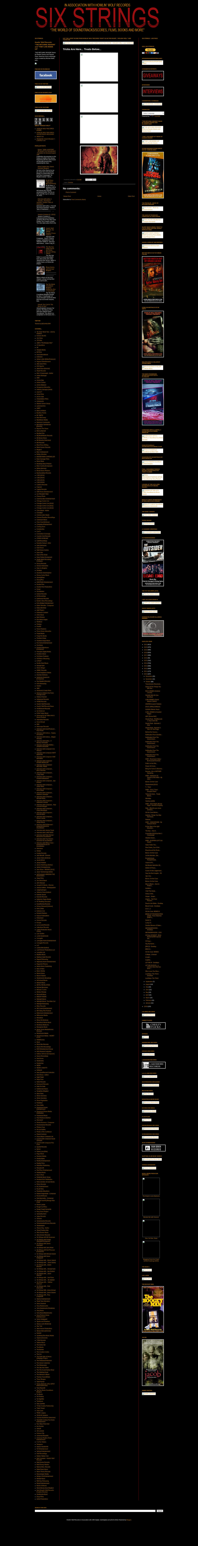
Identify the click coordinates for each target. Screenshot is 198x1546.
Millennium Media (42, 1015)
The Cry (39, 1354)
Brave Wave (40, 461)
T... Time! (148, 787)
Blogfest (39, 450)
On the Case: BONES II (152, 911)
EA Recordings (41, 596)
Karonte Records (42, 897)
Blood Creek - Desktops (152, 906)
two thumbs (40, 1426)
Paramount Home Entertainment (42, 1108)
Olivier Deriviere (42, 1096)
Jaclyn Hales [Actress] (43, 858)
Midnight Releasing (43, 1003)
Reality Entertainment (43, 1161)
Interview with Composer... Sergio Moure (45, 821)
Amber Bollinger (42, 375)
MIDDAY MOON (41, 997)
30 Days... (148, 941)
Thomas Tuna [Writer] (43, 1377)
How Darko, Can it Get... (152, 847)
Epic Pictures (41, 617)
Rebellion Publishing (43, 1165)
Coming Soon (41, 527)
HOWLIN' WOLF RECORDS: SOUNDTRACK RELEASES (45, 133)
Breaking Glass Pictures (44, 463)
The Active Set (41, 1345)
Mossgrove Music (42, 1027)
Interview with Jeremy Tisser (45, 830)
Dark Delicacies (41, 545)
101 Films (40, 338)
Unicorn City (40, 1433)
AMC (38, 378)
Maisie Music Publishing (44, 966)
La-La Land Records (43, 925)
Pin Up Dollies (41, 1129)
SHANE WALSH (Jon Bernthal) (152, 696)
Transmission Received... (153, 684)
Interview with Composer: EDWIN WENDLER (44, 761)
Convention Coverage (43, 534)
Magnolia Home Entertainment (46, 961)
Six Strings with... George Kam (46, 1269)
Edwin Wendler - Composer (45, 605)
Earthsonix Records (43, 598)
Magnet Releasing (42, 959)
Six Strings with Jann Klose (45, 1247)
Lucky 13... (148, 923)
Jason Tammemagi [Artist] (44, 872)
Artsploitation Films (42, 399)
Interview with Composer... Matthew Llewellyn (45, 793)
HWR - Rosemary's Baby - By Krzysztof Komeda (153, 759)
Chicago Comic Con (43, 501)
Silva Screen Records (43, 1235)
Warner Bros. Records (43, 1467)
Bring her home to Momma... (154, 769)
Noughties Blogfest (42, 1091)
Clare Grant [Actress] (43, 522)
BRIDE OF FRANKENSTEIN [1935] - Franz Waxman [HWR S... (154, 915)
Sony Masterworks (42, 1306)
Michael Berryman (42, 987)
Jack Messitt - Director (43, 855)
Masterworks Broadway (44, 978)
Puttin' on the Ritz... (151, 763)
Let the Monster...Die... (152, 855)
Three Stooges (41, 1379)
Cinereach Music (42, 520)
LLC (38, 945)
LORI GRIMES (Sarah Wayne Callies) (152, 700)
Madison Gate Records (44, 957)
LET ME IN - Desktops (152, 962)
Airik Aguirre (40, 366)
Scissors (39, 1218)
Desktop (70, 182)
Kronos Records (42, 920)
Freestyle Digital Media (44, 651)
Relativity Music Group (44, 1177)
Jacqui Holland (41, 862)
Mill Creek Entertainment (44, 1008)
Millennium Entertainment (44, 1013)
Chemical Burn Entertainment (46, 499)
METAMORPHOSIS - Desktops (151, 929)
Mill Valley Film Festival (44, 1011)
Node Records (41, 1082)
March (148, 998)
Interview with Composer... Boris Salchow (45, 769)
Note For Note (41, 1086)
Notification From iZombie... (153, 735)
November (149, 679)
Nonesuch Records (43, 1084)
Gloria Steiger (41, 668)
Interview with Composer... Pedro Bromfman (45, 809)
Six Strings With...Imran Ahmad (46, 1290)
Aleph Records (41, 371)
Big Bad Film (40, 433)
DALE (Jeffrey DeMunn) (152, 706)
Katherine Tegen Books (44, 899)
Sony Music (40, 1310)
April (147, 995)
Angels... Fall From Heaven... (151, 899)
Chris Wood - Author (43, 510)
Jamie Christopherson (43, 867)
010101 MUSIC (41, 336)
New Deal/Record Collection (45, 1072)
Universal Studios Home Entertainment (44, 1438)
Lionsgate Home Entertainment (46, 940)
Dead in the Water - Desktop (154, 903)
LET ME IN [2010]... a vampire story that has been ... (153, 967)
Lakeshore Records (43, 927)
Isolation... (148, 888)
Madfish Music (41, 954)
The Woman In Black (43, 1374)
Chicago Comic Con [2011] (45, 506)
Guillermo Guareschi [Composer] (43, 678)
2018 (146, 652)
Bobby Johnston (42, 454)
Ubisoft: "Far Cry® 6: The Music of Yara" (45, 305)
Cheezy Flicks (41, 496)
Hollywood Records (43, 699)
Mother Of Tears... (150, 868)
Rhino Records (41, 1184)
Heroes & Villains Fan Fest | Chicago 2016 (45, 693)
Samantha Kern (41, 1214)
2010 (146, 674)
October (148, 681)
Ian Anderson (41, 711)
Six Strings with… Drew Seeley (46, 1262)
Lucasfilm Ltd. (41, 952)
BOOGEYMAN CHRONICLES (46, 456)
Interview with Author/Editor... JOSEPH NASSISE (45, 745)
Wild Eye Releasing (43, 1481)
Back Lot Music (41, 410)
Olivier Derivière (42, 1098)
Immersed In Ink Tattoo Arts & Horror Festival (45, 716)
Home (99, 196)
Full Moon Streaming (43, 658)
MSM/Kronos (41, 1040)
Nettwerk (39, 1070)
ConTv (39, 531)
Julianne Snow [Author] (44, 892)
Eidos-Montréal (41, 608)
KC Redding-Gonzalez (44, 901)
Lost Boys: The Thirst (151, 978)
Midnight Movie (41, 999)
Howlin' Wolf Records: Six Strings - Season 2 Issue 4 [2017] (51, 231)
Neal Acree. (40, 1058)
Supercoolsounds (42, 1338)
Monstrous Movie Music (44, 1022)
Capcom (39, 487)
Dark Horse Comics (43, 550)
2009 (146, 1006)
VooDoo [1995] (150, 801)
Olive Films (40, 1093)
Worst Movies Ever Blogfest (45, 1488)
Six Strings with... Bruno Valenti (46, 1260)
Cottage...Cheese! (151, 954)
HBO (38, 688)
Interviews (40, 848)
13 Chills (39, 340)
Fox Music (40, 645)
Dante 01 (148, 920)
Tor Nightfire (40, 1399)
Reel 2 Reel (40, 1175)
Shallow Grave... (150, 838)
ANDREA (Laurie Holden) (153, 704)
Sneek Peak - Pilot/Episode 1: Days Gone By (153, 719)
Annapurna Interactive (43, 387)
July (147, 987)
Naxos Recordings (42, 1056)
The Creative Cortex (43, 1352)
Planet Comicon (42, 1134)
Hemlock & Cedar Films (44, 690)
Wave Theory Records (43, 1471)
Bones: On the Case (151, 782)
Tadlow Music (41, 1342)
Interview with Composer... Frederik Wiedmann (45, 777)
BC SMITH (40, 415)
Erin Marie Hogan (42, 619)
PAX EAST (40, 1120)
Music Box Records (43, 1044)
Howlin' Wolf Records (43, 704)
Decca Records (41, 563)
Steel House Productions (44, 1328)
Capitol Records (42, 489)
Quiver (39, 1149)
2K (37, 347)
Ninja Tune (40, 1079)
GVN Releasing (41, 683)
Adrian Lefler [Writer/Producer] (46, 359)
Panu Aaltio (40, 1105)
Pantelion (40, 1103)
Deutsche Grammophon (44, 573)
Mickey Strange (41, 992)
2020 (146, 647)
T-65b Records (41, 1340)
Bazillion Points (41, 413)
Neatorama (40, 1061)
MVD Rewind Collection (44, 1051)
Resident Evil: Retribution (44, 1179)
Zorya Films (40, 1497)
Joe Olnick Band (42, 880)
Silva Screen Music (42, 1232)
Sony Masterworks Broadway (46, 1308)
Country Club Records (43, 536)
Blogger (128, 1520)
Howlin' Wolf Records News (45, 706)
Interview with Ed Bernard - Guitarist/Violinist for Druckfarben (45, 826)
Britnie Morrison (41, 468)
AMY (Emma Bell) (150, 716)
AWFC (39, 408)
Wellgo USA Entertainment (45, 1476)
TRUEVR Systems (42, 1415)
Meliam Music (41, 983)
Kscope (39, 922)
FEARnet (39, 622)
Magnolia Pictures (42, 964)
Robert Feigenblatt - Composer (46, 1193)
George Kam (40, 665)
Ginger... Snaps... (150, 896)
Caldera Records (42, 484)
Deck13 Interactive (42, 566)
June (147, 990)
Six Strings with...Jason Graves (46, 1292)
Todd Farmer (40, 1381)
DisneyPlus (40, 580)
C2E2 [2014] (40, 475)
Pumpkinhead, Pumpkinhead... (151, 859)
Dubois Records (42, 594)
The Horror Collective (43, 1363)
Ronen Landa (41, 1204)
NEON (39, 1065)
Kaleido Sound (41, 894)
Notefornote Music (42, 1089)
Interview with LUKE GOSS (45, 832)
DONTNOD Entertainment (45, 582)
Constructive (40, 529)
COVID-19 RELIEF (42, 538)
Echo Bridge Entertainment (45, 603)
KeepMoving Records (43, 904)
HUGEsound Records (43, 708)
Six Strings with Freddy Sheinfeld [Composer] (44, 1240)
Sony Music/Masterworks (44, 1313)
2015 (146, 660)
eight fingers (40, 610)
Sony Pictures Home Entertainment (43, 1316)
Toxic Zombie (41, 1403)
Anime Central (41, 382)
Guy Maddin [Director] (43, 681)
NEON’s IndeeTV (42, 1068)
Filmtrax (39, 624)
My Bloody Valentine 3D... (153, 865)
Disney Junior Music (43, 575)
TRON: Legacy (41, 1413)
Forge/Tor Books (42, 636)
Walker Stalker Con (43, 1456)
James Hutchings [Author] (44, 865)
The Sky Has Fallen (43, 1367)
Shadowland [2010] (151, 784)
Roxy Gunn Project (42, 1211)
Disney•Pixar (41, 577)
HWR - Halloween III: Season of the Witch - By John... (153, 777)
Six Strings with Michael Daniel (46, 1254)
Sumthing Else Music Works (45, 1335)
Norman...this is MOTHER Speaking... (153, 772)
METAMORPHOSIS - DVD (153, 932)
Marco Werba (41, 971)
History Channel (42, 697)
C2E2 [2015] (40, 477)
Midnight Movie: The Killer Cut (46, 1001)
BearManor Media (42, 420)
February (149, 1000)
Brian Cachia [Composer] (44, 466)
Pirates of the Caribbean (44, 1132)
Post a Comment (71, 192)
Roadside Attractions (43, 1191)
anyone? (39, 392)
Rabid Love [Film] (42, 1151)
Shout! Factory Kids (43, 1230)
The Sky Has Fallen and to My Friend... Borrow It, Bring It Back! (50, 250)
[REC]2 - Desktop (150, 946)
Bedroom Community (43, 422)
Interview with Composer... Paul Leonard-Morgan (46, 805)
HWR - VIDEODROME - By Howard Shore (153, 823)
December (149, 676)
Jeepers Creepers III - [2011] (46, 214)
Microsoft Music (41, 994)
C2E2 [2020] (40, 482)
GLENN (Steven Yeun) (152, 709)
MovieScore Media (42, 1033)
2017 (146, 655)
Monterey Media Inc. (43, 1025)
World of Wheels (42, 1486)
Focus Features (41, 629)
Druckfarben (40, 591)
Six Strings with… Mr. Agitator (46, 1280)
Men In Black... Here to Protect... (152, 884)
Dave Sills (40, 552)
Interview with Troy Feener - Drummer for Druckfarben (45, 839)
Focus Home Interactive (44, 631)
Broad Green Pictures (43, 470)
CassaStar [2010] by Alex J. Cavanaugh (153, 834)
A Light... (148, 957)
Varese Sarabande (42, 1446)
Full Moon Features (43, 656)
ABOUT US (40, 136)
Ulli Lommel (40, 1431)
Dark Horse (40, 548)
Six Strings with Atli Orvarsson (46, 1237)
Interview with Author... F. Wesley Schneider (44, 741)
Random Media (41, 1156)
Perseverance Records (44, 1125)
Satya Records (41, 1216)
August (148, 984)
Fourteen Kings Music (43, 640)
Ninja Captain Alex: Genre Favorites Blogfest (46, 167)
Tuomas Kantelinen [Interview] (46, 1417)
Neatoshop (40, 1063)
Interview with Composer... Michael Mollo (45, 797)
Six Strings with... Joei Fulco (45, 1277)
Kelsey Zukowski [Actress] (45, 906)
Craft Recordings (42, 541)
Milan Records (41, 1006)
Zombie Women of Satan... (153, 925)
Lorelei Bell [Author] (43, 947)
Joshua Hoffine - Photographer (46, 887)
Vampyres (40, 1444)
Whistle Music (41, 1478)
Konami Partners (42, 913)
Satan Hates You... (151, 845)
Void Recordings (42, 1453)
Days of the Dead (42, 555)
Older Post (131, 196)
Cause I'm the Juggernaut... (153, 870)
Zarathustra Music (42, 1494)
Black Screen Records (43, 447)
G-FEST (39, 661)
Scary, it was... (149, 893)
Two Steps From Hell (43, 1424)
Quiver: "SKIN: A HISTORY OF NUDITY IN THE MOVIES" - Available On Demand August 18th (46, 152)
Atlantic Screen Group (43, 403)
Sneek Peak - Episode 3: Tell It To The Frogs (153, 728)
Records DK (40, 1168)
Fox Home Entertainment (44, 643)
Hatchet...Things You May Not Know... (153, 816)
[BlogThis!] (88, 180)
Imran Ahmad (41, 722)
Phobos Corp (41, 1127)
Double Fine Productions (44, 587)
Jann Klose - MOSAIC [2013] (45, 869)
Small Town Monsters (43, 1301)
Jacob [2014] (41, 860)
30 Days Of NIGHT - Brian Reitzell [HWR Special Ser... (153, 936)
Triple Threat (40, 1408)
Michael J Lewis (42, 990)
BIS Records (40, 442)
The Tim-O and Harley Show (45, 1370)
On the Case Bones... (152, 812)
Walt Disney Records (43, 1462)
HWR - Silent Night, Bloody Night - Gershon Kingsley (154, 804)
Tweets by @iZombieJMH (43, 323)
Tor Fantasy (40, 1396)
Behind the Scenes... (151, 732)
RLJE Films (40, 1189)
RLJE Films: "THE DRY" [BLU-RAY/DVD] (51, 182)
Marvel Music (41, 973)
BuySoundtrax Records (44, 473)
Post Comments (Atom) (78, 199)
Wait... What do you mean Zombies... (153, 809)
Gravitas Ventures (42, 675)
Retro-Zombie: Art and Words (46, 1182)
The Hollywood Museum (44, 1360)
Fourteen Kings (41, 638)
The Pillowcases (42, 1365)
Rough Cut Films (42, 1207)
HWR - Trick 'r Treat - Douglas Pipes (151, 790)
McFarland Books (42, 980)
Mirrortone (40, 1018)
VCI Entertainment (42, 1449)
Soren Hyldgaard (42, 1319)
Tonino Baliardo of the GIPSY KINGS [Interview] (46, 1384)
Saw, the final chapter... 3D (153, 873)
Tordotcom (40, 1401)
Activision (40, 357)
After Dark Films (41, 364)
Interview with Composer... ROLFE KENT (45, 813)
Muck (38, 1042)
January (148, 1003)
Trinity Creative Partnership (45, 1406)
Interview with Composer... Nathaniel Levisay (45, 801)
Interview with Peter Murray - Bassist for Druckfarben (45, 835)
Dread (38, 589)
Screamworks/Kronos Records (46, 1223)
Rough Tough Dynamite (44, 1209)
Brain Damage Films (43, 459)
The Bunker (40, 1349)
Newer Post (67, 196)
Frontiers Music (41, 654)
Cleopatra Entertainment (44, 524)
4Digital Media (41, 350)
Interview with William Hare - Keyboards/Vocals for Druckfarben (45, 844)
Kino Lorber (40, 908)
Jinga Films (40, 878)
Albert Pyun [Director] (43, 368)
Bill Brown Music (42, 438)
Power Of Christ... (150, 766)
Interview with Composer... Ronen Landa (45, 817)
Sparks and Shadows (43, 1321)
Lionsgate (40, 938)
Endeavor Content (42, 612)
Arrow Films (40, 394)
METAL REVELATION (43, 985)
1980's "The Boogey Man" (45, 343)
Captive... (148, 960)
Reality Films (41, 1163)
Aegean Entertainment (44, 361)
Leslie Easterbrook (42, 936)
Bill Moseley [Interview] (44, 440)
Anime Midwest (41, 385)
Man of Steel (40, 969)
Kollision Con (41, 911)
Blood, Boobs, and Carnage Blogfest (50, 268)
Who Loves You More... (152, 971)
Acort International (42, 354)
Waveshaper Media (43, 1474)
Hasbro (39, 686)
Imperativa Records (43, 719)
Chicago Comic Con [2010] (45, 503)
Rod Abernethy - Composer (45, 1198)
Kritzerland (40, 918)
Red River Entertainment (44, 1170)
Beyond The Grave (42, 428)
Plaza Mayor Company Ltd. (45, 1136)
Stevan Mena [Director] (44, 1331)
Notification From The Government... (152, 738)
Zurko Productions (42, 1499)
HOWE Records (41, 701)
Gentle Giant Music (42, 663)
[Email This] (86, 180)
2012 (146, 668)
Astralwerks (40, 401)
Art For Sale (40, 396)
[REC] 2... (148, 949)
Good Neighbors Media (44, 672)
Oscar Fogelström (42, 1100)
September (149, 981)
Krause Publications (43, 915)
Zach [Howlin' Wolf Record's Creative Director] (45, 1491)
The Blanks (40, 1347)
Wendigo (148, 798)
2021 (146, 644)
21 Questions (41, 345)
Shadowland (40, 1225)
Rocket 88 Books (42, 1196)
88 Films (39, 352)
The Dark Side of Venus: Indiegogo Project (44, 1357)
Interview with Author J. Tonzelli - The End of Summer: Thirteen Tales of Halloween (45, 201)
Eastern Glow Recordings (44, 601)
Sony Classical (41, 1303)
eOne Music (40, 615)
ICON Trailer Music (42, 713)
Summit (39, 1333)
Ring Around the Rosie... (153, 850)
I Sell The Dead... (150, 891)
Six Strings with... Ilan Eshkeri (46, 1271)
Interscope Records (43, 726)
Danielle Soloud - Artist (44, 543)
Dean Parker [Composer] (44, 557)
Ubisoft (39, 1428)
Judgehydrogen (41, 890)
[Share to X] (91, 180)
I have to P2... (149, 862)
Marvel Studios (41, 976)
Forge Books (40, 633)
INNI (38, 724)
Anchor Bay (40, 380)
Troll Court (40, 1410)
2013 (146, 666)
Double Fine (40, 584)
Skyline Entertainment (43, 1299)
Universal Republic (42, 1435)
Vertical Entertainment (43, 1451)
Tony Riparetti (41, 1388)
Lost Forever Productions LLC (46, 950)
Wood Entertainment (43, 1483)
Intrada (39, 851)
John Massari (41, 883)
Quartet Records (42, 1147)
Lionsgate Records (42, 943)
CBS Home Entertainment (45, 492)
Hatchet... (148, 819)
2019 (146, 650)
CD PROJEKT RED (43, 494)
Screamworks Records (44, 1221)
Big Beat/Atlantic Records (44, 435)
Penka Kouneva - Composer (45, 1122)
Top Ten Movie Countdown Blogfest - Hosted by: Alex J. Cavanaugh (51, 288)
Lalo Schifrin (40, 933)
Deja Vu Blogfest (42, 568)
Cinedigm (40, 513)
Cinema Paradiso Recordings (46, 517)
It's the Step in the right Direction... (152, 827)
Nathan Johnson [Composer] (45, 1054)
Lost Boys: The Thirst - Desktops (152, 974)
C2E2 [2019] (40, 480)
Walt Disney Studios (43, 1464)
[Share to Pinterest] (95, 180)
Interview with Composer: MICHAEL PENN (44, 765)
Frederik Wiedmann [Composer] (43, 648)
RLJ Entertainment (42, 1186)
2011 (146, 671)
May (147, 992)
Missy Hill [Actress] (42, 1020)
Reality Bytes (41, 1158)
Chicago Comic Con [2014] (45, 508)
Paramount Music (42, 1115)
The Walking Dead (42, 1372)
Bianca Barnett (41, 431)
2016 (146, 658)
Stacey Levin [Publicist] (44, 1324)
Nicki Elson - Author (43, 1075)
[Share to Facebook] (93, 180)
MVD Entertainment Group (45, 1049)
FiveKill (39, 626)
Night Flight (40, 1077)
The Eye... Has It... (151, 831)
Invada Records (41, 853)
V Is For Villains (41, 1442)
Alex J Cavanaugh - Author (45, 373)
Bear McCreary (41, 417)
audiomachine (41, 406)
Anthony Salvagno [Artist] (44, 389)
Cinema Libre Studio (43, 515)
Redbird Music (41, 1172)
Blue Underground (42, 452)
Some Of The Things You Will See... (153, 687)
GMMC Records (42, 670)
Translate (157, 116)
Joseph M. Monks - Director (45, 885)
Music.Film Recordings (44, 1047)
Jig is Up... (148, 876)
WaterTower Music (42, 1469)
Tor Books (40, 1394)
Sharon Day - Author (43, 1228)
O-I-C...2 (148, 909)
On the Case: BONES (152, 952)
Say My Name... (150, 944)
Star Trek (39, 1326)
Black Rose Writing (42, 445)
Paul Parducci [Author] (43, 1118)
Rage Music (40, 1154)
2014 (146, 663)
